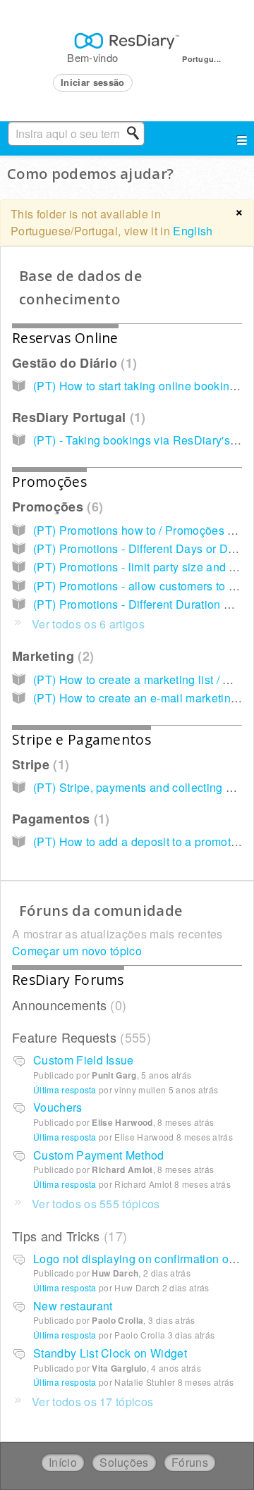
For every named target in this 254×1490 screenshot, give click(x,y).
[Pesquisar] (136, 133)
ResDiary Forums (68, 979)
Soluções (124, 1462)
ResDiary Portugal (76, 417)
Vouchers (58, 1107)
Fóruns (189, 1462)
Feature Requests (79, 1037)
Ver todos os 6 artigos (88, 624)
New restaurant (72, 1306)
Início (63, 1462)
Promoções (49, 481)
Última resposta (65, 1089)
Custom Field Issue (83, 1060)
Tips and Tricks (67, 1236)
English (192, 231)
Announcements (67, 1004)
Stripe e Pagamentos (81, 739)
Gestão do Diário (72, 363)
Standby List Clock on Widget (110, 1353)
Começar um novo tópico (77, 951)
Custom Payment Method (98, 1155)
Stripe (38, 764)
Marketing (51, 656)
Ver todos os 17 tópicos (92, 1401)
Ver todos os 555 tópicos (96, 1204)
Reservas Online (65, 337)
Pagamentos (58, 818)
